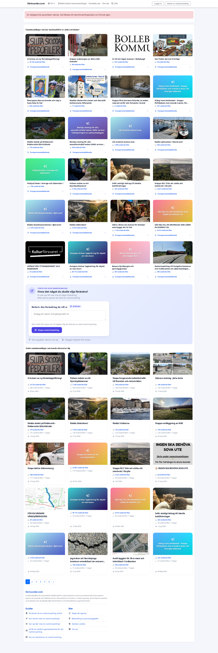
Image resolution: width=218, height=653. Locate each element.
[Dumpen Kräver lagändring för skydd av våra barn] (87, 260)
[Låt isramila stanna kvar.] (130, 135)
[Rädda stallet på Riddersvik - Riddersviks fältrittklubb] (45, 136)
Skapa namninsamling (48, 330)
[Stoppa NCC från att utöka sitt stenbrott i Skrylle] (173, 177)
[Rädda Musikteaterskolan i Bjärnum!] (45, 218)
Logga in (158, 4)
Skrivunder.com (36, 3)
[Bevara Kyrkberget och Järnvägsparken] (130, 260)
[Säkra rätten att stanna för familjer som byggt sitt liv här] (130, 219)
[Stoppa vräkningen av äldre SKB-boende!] (87, 53)
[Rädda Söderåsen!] (87, 218)
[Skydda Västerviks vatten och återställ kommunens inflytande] (87, 94)
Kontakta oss (94, 3)
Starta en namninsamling (178, 4)
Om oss (105, 3)
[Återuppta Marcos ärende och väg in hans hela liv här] (45, 94)
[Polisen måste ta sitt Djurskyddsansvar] (87, 177)
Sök (116, 3)
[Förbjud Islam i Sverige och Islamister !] (45, 176)
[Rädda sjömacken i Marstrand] (173, 135)
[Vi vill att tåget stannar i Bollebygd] (130, 52)
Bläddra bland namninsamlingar (72, 3)
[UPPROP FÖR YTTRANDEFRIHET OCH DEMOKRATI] (45, 260)
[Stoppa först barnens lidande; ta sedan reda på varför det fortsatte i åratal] (130, 94)
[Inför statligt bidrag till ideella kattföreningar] (130, 177)
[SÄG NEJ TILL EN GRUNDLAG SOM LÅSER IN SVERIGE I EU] (173, 219)
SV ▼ (52, 3)
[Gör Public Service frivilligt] (173, 52)
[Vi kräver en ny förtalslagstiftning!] (45, 52)
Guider (29, 608)
